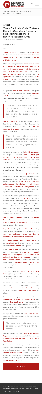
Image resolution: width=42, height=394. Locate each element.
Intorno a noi (19, 40)
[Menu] (36, 4)
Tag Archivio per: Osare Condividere (17, 11)
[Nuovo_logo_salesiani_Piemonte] (17, 4)
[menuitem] (31, 4)
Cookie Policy (11, 391)
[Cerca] (31, 4)
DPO (17, 391)
